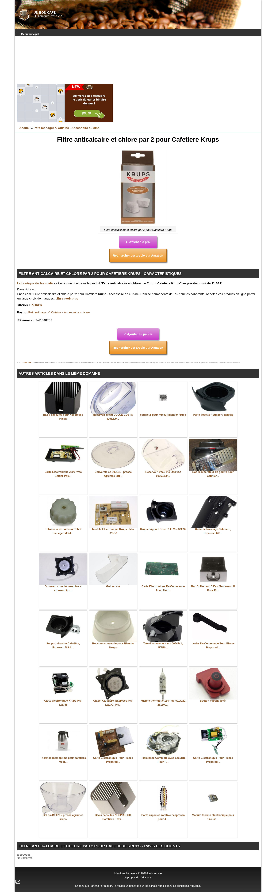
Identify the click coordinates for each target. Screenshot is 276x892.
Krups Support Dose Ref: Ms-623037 (163, 529)
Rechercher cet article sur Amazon (138, 255)
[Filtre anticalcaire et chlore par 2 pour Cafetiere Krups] (138, 188)
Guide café (113, 586)
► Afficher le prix (138, 242)
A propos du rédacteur (138, 877)
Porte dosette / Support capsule (213, 414)
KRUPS (36, 304)
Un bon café (45, 12)
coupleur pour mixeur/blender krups (163, 414)
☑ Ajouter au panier (138, 334)
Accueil (24, 128)
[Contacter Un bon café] (138, 882)
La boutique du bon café (35, 283)
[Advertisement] (138, 60)
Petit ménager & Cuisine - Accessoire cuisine (67, 128)
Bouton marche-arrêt (213, 700)
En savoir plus (67, 298)
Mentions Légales (124, 873)
